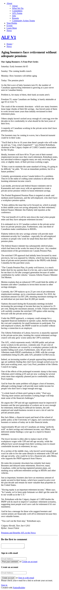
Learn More (12, 28)
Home (9, 44)
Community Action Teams (23, 20)
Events (9, 25)
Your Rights (12, 23)
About (9, 3)
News (9, 30)
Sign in (4, 585)
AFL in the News (28, 533)
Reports (15, 18)
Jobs (14, 16)
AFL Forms (17, 13)
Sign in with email (26, 578)
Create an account (29, 561)
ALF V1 (8, 37)
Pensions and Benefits (10, 533)
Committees (17, 11)
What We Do (17, 8)
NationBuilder (19, 587)
